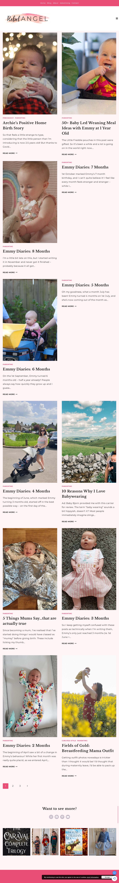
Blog (49, 3)
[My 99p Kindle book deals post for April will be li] (16, 842)
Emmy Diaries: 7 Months (85, 167)
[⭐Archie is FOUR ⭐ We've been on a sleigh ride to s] (45, 842)
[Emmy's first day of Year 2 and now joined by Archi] (102, 842)
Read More (10, 153)
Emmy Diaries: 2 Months (26, 745)
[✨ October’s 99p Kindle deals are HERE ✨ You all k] (74, 842)
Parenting (20, 118)
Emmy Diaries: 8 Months (26, 251)
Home (43, 3)
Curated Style (69, 741)
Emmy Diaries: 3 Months (85, 618)
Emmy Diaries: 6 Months (26, 369)
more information (93, 877)
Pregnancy (8, 118)
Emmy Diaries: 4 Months (26, 491)
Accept (107, 877)
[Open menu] (117, 18)
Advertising (65, 3)
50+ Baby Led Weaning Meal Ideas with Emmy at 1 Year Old (89, 128)
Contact (75, 3)
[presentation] (30, 73)
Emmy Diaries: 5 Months (85, 285)
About (55, 3)
